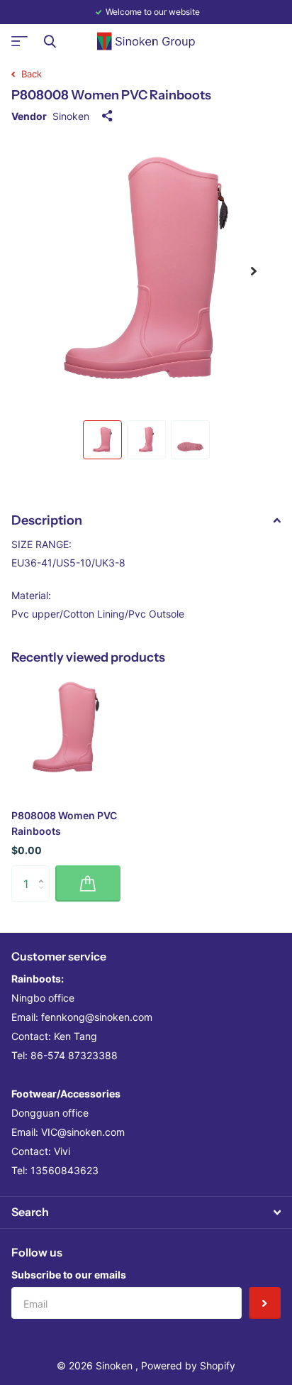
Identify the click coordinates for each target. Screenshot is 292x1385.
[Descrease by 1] (44, 896)
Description (46, 520)
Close (50, 41)
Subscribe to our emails (68, 1275)
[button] (253, 271)
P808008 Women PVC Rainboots (64, 823)
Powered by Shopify (188, 1365)
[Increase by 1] (44, 870)
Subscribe (265, 1303)
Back (30, 74)
